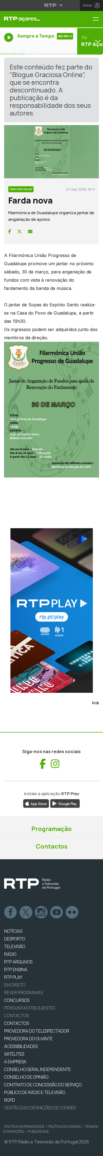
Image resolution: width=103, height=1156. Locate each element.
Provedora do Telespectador (36, 1031)
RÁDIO (10, 954)
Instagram (41, 912)
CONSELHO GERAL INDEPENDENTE (37, 1069)
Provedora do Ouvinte (28, 1039)
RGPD (9, 1100)
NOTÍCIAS (13, 931)
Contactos (52, 846)
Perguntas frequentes (29, 1008)
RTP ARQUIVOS (18, 962)
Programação (51, 829)
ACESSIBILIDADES (21, 1046)
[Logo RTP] (32, 883)
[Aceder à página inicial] (34, 19)
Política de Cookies (64, 1126)
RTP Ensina (15, 969)
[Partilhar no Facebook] (9, 231)
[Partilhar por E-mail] (30, 231)
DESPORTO (14, 939)
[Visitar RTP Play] (51, 610)
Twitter (26, 912)
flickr (72, 912)
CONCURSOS (16, 1000)
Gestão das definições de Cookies (40, 1108)
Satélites (14, 1054)
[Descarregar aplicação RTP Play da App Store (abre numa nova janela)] (36, 803)
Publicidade (38, 1131)
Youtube (56, 912)
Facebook (10, 912)
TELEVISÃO (14, 946)
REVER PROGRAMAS (23, 993)
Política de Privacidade (24, 1126)
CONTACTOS (16, 1023)
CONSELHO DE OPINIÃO (26, 1077)
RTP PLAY (13, 977)
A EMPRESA (15, 1062)
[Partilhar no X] (19, 231)
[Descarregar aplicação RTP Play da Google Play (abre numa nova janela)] (65, 803)
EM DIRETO (14, 985)
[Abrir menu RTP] (51, 5)
